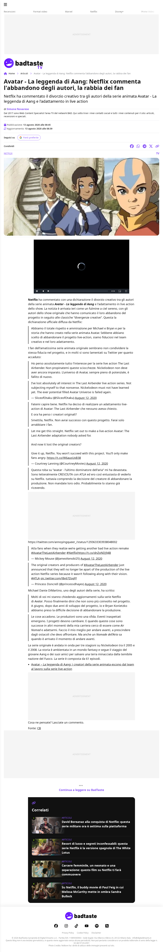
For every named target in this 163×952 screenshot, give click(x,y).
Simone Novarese (18, 109)
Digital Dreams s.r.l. (48, 938)
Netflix (8, 153)
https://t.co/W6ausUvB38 (64, 458)
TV (157, 153)
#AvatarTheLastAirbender (48, 553)
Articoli (24, 73)
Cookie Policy (83, 932)
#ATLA (35, 578)
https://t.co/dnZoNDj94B (94, 553)
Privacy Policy (68, 932)
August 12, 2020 (86, 398)
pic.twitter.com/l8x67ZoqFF (59, 578)
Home (12, 73)
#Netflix (72, 553)
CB (39, 728)
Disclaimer (96, 932)
